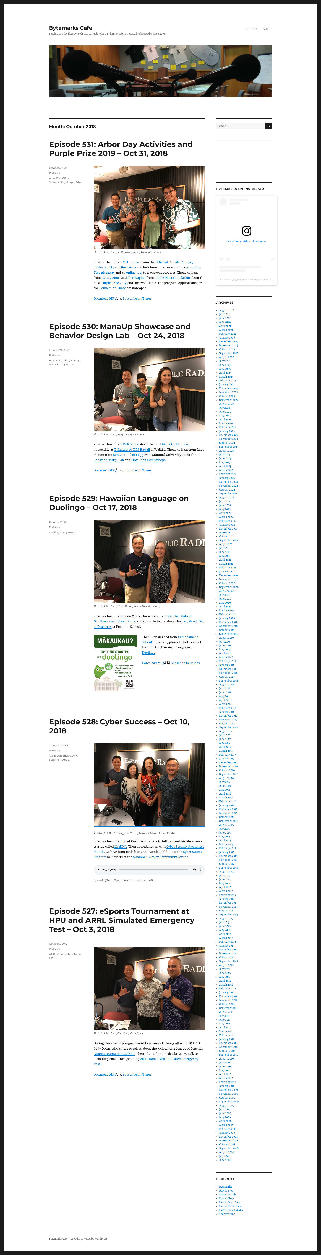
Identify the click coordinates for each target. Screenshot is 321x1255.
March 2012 (226, 984)
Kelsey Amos (111, 278)
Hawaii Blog (226, 1190)
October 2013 (226, 910)
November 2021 (228, 532)
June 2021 (225, 552)
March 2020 (226, 610)
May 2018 (224, 696)
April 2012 (225, 980)
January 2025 (227, 384)
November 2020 (228, 579)
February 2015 (227, 848)
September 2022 (229, 493)
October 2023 (227, 443)
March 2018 (226, 704)
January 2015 (226, 852)
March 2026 (226, 329)
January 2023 (227, 478)
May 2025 (225, 368)
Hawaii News (226, 1198)
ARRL (52, 954)
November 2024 (228, 392)
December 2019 (228, 622)
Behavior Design (59, 360)
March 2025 (226, 376)
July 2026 (224, 314)
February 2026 (227, 333)
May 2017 (224, 743)
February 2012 (227, 988)
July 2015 (224, 828)
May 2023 (225, 462)
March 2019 (226, 657)
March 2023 (226, 470)
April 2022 (225, 513)
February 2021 (227, 567)
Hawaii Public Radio (230, 1206)
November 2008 (228, 1140)
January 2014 (226, 899)
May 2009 (225, 1117)
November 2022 (228, 485)
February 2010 (227, 1082)
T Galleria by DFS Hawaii (132, 449)
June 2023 (225, 458)
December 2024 (228, 388)
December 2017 (228, 715)
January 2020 (227, 618)
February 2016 (227, 801)
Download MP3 (105, 298)
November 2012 (228, 953)
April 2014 (225, 887)
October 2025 (227, 349)
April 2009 (225, 1121)
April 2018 (225, 700)
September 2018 (228, 680)
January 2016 (227, 805)
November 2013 (228, 906)
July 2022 (224, 501)
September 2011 (228, 1008)
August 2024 (226, 404)
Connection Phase (112, 288)
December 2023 (228, 435)
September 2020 (229, 587)
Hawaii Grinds (227, 1194)
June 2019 (225, 645)
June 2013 (225, 926)
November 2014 (228, 860)
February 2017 (227, 754)
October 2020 (227, 583)
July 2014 (224, 875)
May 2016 (225, 789)
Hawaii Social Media (231, 1210)
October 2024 (227, 396)
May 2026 (225, 322)
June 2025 (225, 365)
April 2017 (225, 747)
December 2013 (228, 902)
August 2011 (226, 1012)
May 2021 (224, 556)
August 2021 (226, 544)
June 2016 (225, 785)
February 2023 (227, 474)
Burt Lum (224, 279)
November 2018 (228, 672)
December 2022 (228, 481)
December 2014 (228, 856)
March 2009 (226, 1125)
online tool (134, 272)
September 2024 (229, 400)
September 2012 (228, 961)
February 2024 (227, 427)
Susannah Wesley (59, 759)
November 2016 (228, 766)
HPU (52, 958)
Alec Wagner (136, 278)
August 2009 (226, 1105)
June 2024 (225, 411)
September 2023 (228, 446)
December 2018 (228, 669)
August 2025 (226, 357)
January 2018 (226, 711)
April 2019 (225, 653)
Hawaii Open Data (229, 1202)
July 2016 (224, 782)
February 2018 (227, 708)
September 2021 (228, 540)
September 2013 (228, 914)
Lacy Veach (68, 532)
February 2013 (227, 941)
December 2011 (228, 996)
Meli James (130, 444)
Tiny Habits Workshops (148, 460)
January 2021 (226, 571)
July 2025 (224, 361)
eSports (61, 954)
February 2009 (227, 1128)
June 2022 (225, 505)
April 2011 (225, 1027)
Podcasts (54, 172)
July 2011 (224, 1015)
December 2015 (228, 809)
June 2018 (225, 692)
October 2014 (227, 863)
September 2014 (228, 867)
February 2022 (227, 520)
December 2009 (228, 1089)
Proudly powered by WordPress (89, 1238)
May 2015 (224, 836)
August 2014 (226, 871)
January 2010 (226, 1086)
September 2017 (228, 727)
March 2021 (226, 563)
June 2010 (225, 1066)
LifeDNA (120, 846)
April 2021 (225, 559)
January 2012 (226, 992)
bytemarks (240, 279)
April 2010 (225, 1074)
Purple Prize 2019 (114, 283)
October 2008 (227, 1144)
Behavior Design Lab (109, 460)
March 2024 (226, 423)
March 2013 (226, 937)
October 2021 (227, 536)
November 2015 (228, 813)
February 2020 (227, 614)
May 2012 (224, 976)
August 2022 (226, 497)
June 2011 (224, 1019)
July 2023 (224, 454)
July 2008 (224, 1156)
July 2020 (224, 595)
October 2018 (227, 676)
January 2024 (227, 431)
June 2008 (225, 1160)
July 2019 (224, 641)
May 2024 (225, 415)
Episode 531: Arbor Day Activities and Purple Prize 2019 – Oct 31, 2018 (121, 149)
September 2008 (229, 1148)
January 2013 (226, 945)
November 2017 (228, 719)
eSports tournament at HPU (114, 1053)
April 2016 (225, 793)
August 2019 (226, 637)
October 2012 (227, 957)
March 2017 (226, 750)
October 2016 (227, 770)
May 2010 (224, 1070)
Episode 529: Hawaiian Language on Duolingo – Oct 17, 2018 (119, 503)
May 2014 (224, 883)
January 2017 (226, 758)
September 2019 (228, 633)
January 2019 (227, 665)
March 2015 (226, 844)
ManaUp (54, 364)
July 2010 (224, 1062)
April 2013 (225, 934)
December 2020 (228, 575)
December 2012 (228, 949)
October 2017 (227, 723)
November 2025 (228, 345)
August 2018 (226, 684)
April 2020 (225, 606)
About (267, 28)
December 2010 (228, 1043)
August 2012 (226, 965)
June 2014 (225, 879)
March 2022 (226, 517)
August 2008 (226, 1152)
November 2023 (228, 439)
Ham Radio (74, 954)
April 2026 (225, 326)
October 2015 (227, 817)
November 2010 (228, 1047)
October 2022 (227, 489)
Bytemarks (225, 1186)
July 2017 (224, 735)
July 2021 (224, 548)
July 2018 (224, 688)
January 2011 (226, 1039)
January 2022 (227, 524)
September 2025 (229, 353)
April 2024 (225, 419)
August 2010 (226, 1058)
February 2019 (227, 661)
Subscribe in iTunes (137, 298)
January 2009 (227, 1132)
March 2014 (226, 891)
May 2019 (225, 649)
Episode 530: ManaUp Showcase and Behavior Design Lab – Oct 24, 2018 (120, 331)
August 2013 (226, 918)
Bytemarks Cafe (70, 28)
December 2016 (228, 762)
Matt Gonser (131, 262)
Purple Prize (74, 182)
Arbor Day (55, 178)
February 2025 (227, 380)
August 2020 (226, 591)
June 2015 (225, 832)
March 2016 (226, 797)
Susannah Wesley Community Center (160, 857)
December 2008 (228, 1136)
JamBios (119, 455)
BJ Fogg (137, 455)
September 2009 (229, 1101)
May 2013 (224, 930)
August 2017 (226, 731)
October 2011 (226, 1004)
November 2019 (228, 626)
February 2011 (227, 1035)
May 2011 (224, 1023)
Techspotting (227, 1214)
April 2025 (225, 372)
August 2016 (226, 778)
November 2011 (228, 1000)
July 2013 (224, 922)
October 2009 (227, 1097)
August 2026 (226, 310)
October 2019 (227, 630)
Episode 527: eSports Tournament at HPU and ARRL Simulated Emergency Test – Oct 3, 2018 (121, 920)
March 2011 (226, 1031)
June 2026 (225, 318)
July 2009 (224, 1109)
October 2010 (227, 1051)
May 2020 (225, 602)
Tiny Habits (67, 364)
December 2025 (228, 341)
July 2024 (224, 407)
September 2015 (228, 821)
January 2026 (227, 337)
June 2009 (225, 1113)
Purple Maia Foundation (172, 278)
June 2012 (225, 973)
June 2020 (225, 598)
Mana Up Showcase (176, 444)
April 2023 (225, 466)
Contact (251, 28)
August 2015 (226, 824)
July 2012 (224, 969)
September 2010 (228, 1054)
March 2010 (226, 1078)
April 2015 (225, 840)
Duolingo (148, 652)
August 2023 (226, 450)
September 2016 (228, 774)
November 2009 (228, 1093)
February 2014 (227, 895)
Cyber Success (57, 755)
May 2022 (225, 509)
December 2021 (228, 528)
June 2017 (225, 739)
